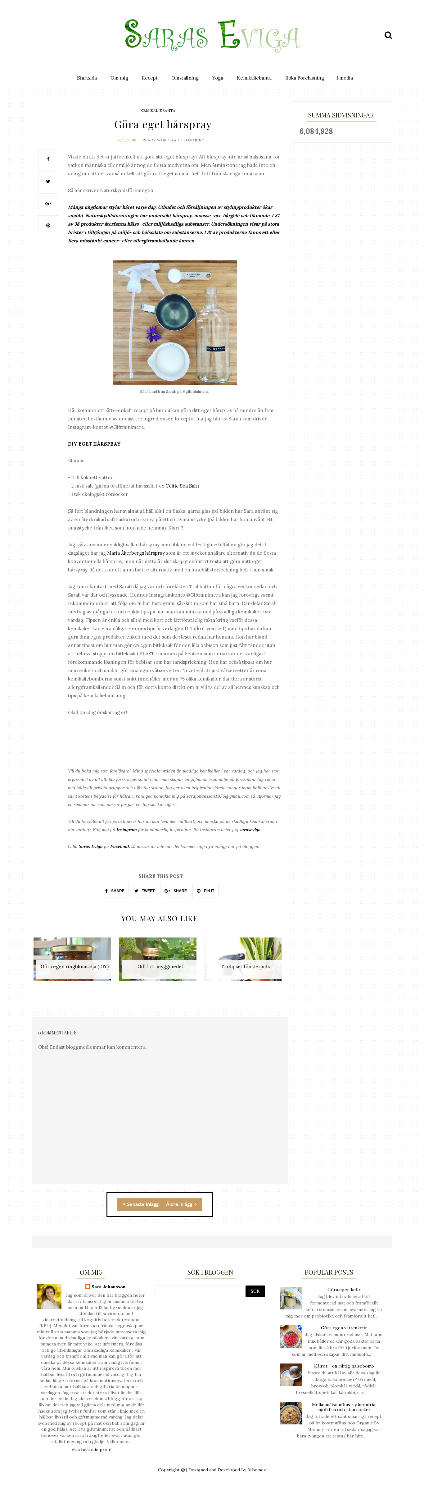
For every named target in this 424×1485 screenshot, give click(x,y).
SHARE (117, 891)
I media (344, 78)
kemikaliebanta (157, 110)
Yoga (217, 78)
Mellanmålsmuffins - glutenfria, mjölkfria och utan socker (344, 1407)
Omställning (185, 78)
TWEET (148, 891)
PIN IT (208, 891)
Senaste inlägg (143, 1204)
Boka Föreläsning (304, 78)
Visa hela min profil (91, 1449)
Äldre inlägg (179, 1204)
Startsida (87, 78)
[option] (74, 962)
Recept (150, 78)
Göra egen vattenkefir (344, 1328)
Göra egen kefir (344, 1289)
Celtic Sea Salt (181, 486)
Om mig (119, 78)
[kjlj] (38, 35)
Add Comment (189, 140)
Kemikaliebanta (254, 78)
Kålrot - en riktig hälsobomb (344, 1366)
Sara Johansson (109, 1287)
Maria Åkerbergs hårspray (136, 553)
